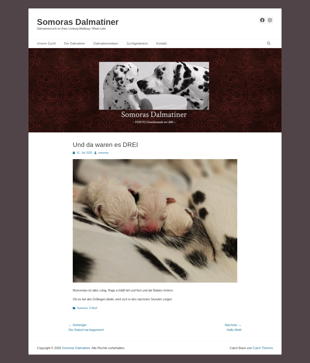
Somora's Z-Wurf (87, 308)
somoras (103, 152)
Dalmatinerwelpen (105, 43)
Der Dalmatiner (74, 43)
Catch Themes (263, 348)
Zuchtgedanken (137, 43)
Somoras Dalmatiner (78, 22)
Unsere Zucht (46, 43)
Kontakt (161, 43)
